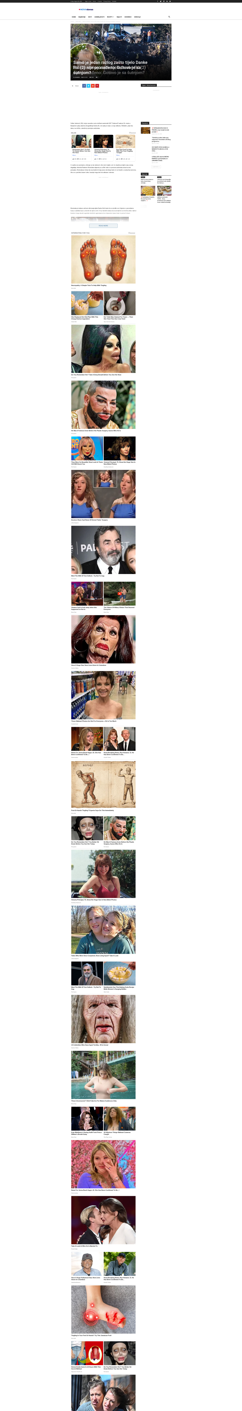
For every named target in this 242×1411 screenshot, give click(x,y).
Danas (143, 177)
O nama (100, 1)
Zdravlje (137, 17)
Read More (103, 226)
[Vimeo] (163, 1)
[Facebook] (157, 1)
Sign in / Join (88, 1)
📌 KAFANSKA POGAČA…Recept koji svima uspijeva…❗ (148, 198)
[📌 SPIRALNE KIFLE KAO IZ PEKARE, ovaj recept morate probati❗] (145, 130)
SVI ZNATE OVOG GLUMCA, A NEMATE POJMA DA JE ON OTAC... (160, 149)
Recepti (109, 17)
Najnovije (81, 17)
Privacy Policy (107, 1)
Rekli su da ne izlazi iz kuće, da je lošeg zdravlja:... (147, 181)
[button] (169, 17)
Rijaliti (119, 17)
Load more (156, 167)
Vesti (90, 17)
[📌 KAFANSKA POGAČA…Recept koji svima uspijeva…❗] (148, 191)
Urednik (77, 77)
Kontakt (114, 1)
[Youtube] (170, 1)
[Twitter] (160, 1)
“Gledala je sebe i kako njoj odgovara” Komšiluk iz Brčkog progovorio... (161, 139)
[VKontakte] (167, 1)
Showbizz (127, 17)
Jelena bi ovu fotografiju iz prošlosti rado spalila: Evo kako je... (164, 181)
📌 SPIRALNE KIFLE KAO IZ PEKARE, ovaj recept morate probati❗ (160, 130)
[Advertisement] (103, 107)
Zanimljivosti (99, 17)
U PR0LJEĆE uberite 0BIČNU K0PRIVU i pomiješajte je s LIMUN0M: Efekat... (160, 158)
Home (94, 1)
